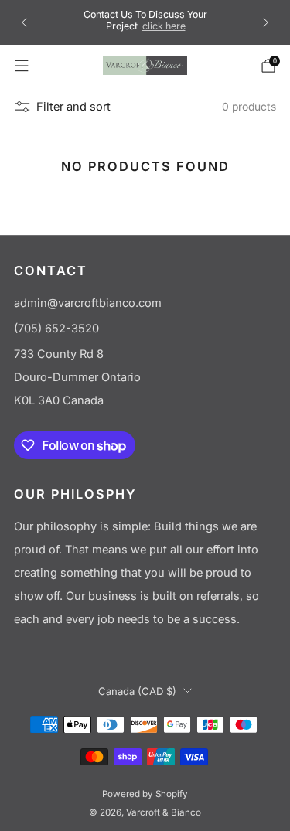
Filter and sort (73, 107)
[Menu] (21, 65)
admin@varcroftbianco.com (88, 303)
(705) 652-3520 (56, 328)
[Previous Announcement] (24, 22)
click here (164, 26)
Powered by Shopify (145, 793)
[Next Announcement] (266, 22)
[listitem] (145, 22)
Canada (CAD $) (137, 691)
